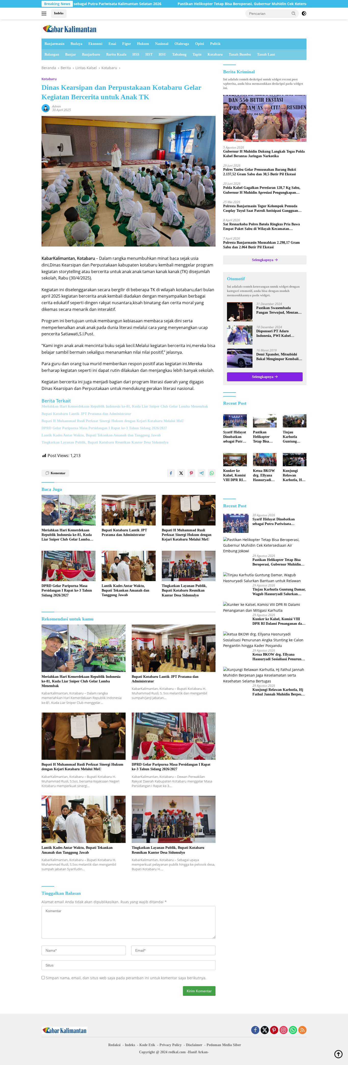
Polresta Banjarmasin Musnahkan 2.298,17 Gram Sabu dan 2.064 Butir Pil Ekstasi (261, 245)
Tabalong (179, 54)
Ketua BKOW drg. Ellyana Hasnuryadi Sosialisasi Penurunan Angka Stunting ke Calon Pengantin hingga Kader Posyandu (264, 476)
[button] (294, 13)
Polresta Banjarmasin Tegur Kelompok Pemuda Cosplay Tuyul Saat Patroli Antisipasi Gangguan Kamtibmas (260, 208)
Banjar (70, 54)
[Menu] (45, 13)
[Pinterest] (274, 1030)
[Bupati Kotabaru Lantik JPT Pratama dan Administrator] (129, 510)
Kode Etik (147, 1045)
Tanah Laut (266, 54)
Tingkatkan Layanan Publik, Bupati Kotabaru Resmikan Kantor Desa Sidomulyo (105, 442)
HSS (135, 54)
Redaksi (114, 1045)
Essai (112, 44)
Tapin (197, 54)
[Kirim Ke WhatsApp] (212, 473)
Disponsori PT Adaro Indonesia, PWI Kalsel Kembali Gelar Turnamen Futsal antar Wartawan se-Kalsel (277, 333)
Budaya (76, 44)
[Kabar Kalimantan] (70, 28)
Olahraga (182, 44)
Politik (215, 44)
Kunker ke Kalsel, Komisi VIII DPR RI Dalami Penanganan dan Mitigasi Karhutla (234, 476)
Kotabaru (215, 54)
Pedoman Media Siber (224, 1045)
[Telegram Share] (201, 473)
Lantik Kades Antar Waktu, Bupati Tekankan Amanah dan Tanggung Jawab (101, 435)
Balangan (52, 54)
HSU (162, 54)
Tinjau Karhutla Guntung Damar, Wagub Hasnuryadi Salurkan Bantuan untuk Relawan (294, 437)
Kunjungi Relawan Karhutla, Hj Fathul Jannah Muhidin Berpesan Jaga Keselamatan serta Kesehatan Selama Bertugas (294, 476)
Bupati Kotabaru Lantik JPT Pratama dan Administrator (86, 414)
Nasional (161, 44)
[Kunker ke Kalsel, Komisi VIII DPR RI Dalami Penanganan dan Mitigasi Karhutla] (235, 459)
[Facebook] (255, 1030)
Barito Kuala (116, 54)
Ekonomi (95, 44)
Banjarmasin (54, 44)
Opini (199, 44)
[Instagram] (283, 1030)
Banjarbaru (91, 54)
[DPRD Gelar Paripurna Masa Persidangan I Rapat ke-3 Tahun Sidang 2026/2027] (69, 566)
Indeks (58, 13)
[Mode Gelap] (303, 13)
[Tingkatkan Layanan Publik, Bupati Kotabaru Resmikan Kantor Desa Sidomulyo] (189, 566)
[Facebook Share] (171, 473)
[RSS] (302, 1030)
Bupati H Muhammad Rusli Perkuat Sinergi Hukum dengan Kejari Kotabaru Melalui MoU (113, 421)
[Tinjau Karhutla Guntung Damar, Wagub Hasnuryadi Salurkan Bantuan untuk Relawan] (294, 420)
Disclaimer (194, 1045)
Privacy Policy (170, 1045)
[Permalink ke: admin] (46, 107)
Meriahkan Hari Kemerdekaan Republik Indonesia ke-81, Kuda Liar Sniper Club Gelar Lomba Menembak (125, 406)
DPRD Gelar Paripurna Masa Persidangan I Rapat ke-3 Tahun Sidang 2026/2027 (104, 428)
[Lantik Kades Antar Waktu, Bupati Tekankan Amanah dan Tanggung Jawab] (129, 566)
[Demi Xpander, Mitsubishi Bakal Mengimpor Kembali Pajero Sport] (239, 358)
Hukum (143, 44)
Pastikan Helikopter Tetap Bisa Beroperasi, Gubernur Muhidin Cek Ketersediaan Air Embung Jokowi (218, 4)
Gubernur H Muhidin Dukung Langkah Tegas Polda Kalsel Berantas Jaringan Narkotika (264, 154)
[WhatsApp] (293, 1030)
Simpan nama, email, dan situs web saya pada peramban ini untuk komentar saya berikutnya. (126, 977)
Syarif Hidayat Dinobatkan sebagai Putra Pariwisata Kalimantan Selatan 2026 (234, 437)
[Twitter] (265, 1030)
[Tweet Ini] (181, 473)
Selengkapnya (263, 260)
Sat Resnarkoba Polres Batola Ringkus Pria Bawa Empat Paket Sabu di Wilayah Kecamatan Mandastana (261, 227)
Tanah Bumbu (240, 54)
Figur (126, 44)
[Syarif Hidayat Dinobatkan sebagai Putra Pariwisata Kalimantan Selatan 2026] (235, 420)
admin (56, 106)
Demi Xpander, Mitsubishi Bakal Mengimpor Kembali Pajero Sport (277, 356)
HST (149, 54)
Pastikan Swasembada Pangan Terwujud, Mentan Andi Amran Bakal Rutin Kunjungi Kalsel (277, 310)
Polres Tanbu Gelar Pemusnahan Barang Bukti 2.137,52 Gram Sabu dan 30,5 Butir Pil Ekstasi (259, 172)
